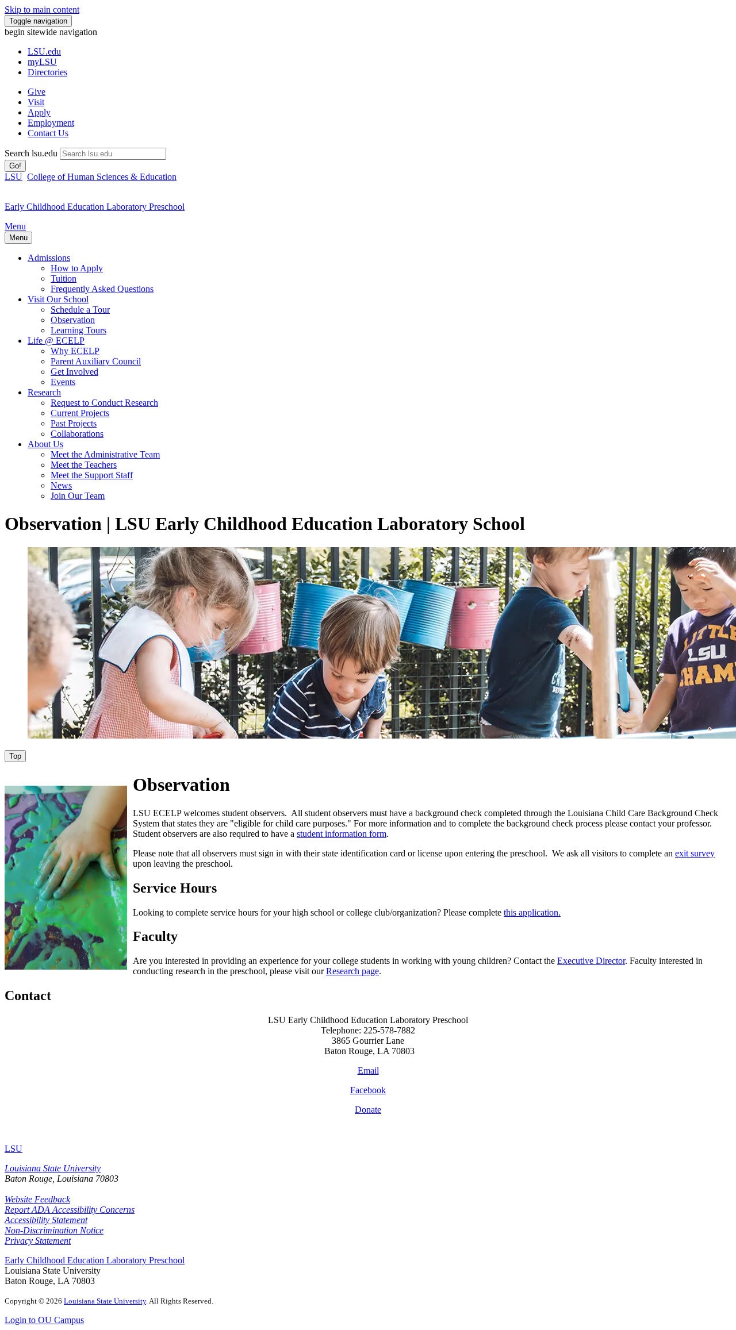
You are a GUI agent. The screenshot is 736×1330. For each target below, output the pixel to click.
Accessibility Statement (46, 1220)
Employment (51, 123)
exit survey (695, 853)
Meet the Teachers (84, 465)
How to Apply (77, 268)
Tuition (63, 278)
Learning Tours (78, 330)
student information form (341, 834)
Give (36, 92)
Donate (368, 1109)
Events (63, 382)
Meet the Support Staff (92, 475)
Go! (15, 166)
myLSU (42, 62)
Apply (39, 112)
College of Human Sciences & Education (102, 177)
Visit (36, 102)
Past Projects (74, 423)
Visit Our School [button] (58, 299)
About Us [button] (45, 444)
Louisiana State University (53, 1168)
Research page (352, 971)
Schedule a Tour (80, 309)
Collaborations (77, 434)
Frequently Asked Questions (102, 289)
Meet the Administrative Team (105, 454)
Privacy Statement (38, 1241)
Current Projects (80, 413)
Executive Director (591, 961)
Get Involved (74, 371)
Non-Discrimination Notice (54, 1230)
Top (15, 756)
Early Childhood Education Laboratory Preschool (95, 1260)
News (61, 485)
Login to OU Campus (44, 1320)
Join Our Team (78, 496)
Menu (15, 226)
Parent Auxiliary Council (96, 361)
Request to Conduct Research (104, 403)
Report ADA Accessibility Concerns (70, 1209)
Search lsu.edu (31, 153)
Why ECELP (75, 351)
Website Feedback (37, 1199)
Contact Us (48, 133)
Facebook (368, 1090)
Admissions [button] (49, 258)
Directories (47, 72)
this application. (532, 912)
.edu (44, 51)
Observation (73, 320)
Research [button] (44, 392)
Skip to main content (42, 9)
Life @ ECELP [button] (56, 340)
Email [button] (368, 1070)
